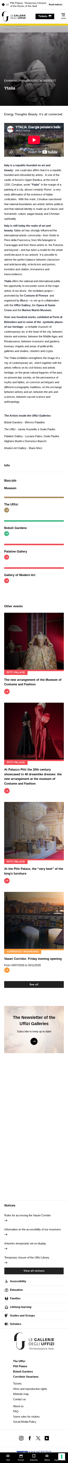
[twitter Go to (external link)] (38, 1438)
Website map (21, 1393)
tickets (42, 16)
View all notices (34, 1270)
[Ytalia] (14, 16)
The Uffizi (19, 1361)
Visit (8, 1460)
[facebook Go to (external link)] (30, 1438)
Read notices (55, 4)
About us (18, 1406)
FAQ (15, 1411)
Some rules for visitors (26, 1416)
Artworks (34, 1460)
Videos (47, 1460)
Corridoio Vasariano (25, 1376)
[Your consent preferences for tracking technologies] (61, 1456)
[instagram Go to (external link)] (21, 1438)
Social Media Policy (24, 1421)
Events (21, 1460)
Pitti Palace (20, 1366)
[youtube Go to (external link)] (46, 1438)
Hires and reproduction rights (30, 1388)
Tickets (17, 1383)
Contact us (19, 1399)
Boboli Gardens (23, 1371)
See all (34, 984)
